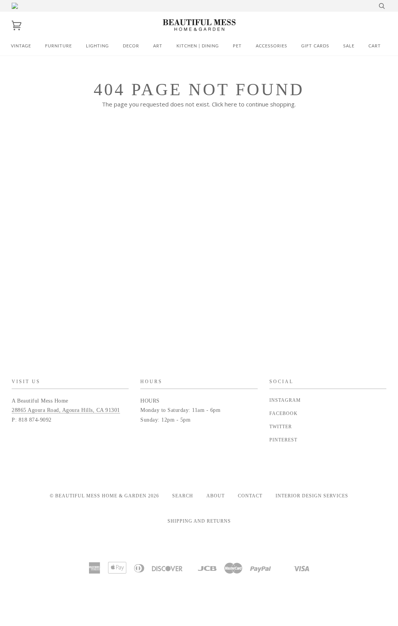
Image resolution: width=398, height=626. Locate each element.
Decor (131, 46)
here (231, 104)
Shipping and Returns (199, 521)
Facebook (283, 413)
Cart (374, 46)
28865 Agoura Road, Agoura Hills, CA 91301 (66, 410)
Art (157, 46)
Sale (348, 46)
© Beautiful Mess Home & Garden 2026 (104, 496)
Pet (237, 46)
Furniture (58, 46)
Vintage (21, 46)
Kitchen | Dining (197, 46)
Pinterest (283, 440)
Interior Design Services (312, 496)
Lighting (97, 46)
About (215, 496)
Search (182, 496)
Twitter (280, 426)
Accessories (271, 46)
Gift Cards (315, 46)
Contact (250, 496)
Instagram (285, 400)
